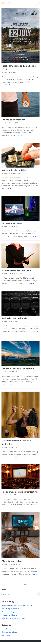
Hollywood (5, 635)
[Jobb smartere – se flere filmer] (20, 256)
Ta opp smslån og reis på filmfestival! (19, 492)
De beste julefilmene (11, 223)
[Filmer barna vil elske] (20, 535)
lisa (5, 72)
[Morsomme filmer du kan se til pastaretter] (20, 415)
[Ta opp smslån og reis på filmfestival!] (20, 476)
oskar (5, 123)
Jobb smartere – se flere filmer (16, 270)
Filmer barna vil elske (11, 561)
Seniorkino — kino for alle (14, 318)
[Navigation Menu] (37, 3)
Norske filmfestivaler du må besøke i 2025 (17, 606)
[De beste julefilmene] (20, 208)
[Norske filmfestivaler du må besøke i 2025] (20, 35)
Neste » (26, 585)
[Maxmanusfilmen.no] (7, 2)
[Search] (37, 594)
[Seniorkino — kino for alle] (20, 303)
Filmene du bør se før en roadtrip (17, 368)
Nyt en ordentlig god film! (14, 170)
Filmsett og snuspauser (13, 119)
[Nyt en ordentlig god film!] (20, 155)
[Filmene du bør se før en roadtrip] (20, 353)
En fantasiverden (7, 629)
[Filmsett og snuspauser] (20, 104)
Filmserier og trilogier (9, 632)
